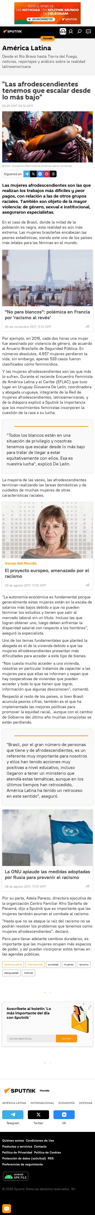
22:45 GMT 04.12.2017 (17, 106)
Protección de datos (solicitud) (24, 1158)
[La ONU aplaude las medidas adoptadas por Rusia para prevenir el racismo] (47, 838)
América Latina (13, 964)
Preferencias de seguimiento (22, 1164)
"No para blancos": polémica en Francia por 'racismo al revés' (47, 314)
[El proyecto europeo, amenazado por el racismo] (47, 530)
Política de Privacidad (17, 1152)
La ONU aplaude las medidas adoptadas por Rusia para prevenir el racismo (47, 874)
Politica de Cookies (47, 1152)
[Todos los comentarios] (6, 1208)
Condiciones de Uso (40, 1140)
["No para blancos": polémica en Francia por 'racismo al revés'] (47, 278)
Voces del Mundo (21, 563)
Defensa (85, 1103)
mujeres (69, 964)
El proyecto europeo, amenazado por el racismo (47, 573)
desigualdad (11, 972)
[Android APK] (16, 1177)
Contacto (40, 1146)
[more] (87, 326)
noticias (28, 972)
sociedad (53, 964)
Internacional (35, 964)
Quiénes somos (13, 1140)
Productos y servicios (17, 1146)
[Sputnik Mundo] (13, 33)
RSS (51, 1158)
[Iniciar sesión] (70, 31)
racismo (84, 964)
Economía (67, 1103)
